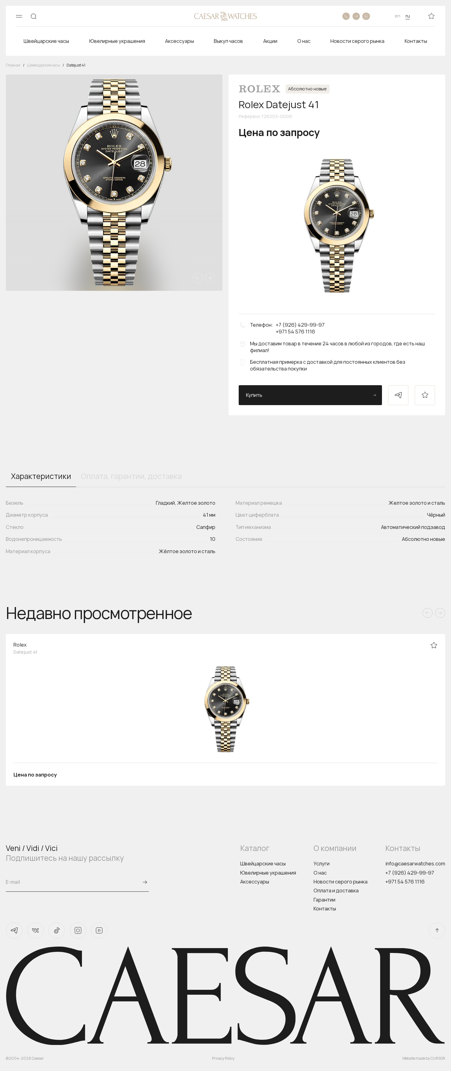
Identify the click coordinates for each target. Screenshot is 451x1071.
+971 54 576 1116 (405, 881)
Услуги (322, 863)
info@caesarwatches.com (415, 863)
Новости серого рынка (341, 881)
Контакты (325, 908)
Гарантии (324, 899)
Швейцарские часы (263, 863)
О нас (320, 872)
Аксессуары (254, 881)
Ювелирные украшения (268, 872)
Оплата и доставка (336, 890)
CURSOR (437, 1058)
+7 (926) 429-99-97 (409, 872)
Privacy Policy (223, 1058)
